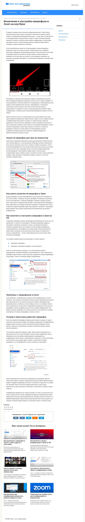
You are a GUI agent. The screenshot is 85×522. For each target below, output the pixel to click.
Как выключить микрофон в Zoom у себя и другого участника (14, 442)
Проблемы (23, 12)
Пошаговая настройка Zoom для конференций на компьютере (41, 496)
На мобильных (34, 12)
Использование (12, 12)
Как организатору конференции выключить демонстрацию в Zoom (13, 496)
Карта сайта (74, 5)
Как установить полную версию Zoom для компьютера (13, 470)
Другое (45, 12)
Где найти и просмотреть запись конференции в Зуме (41, 469)
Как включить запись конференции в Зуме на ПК (40, 441)
